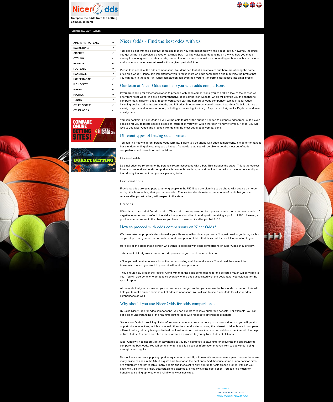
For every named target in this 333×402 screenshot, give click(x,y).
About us (97, 31)
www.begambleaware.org (232, 396)
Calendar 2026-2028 (81, 31)
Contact (224, 388)
